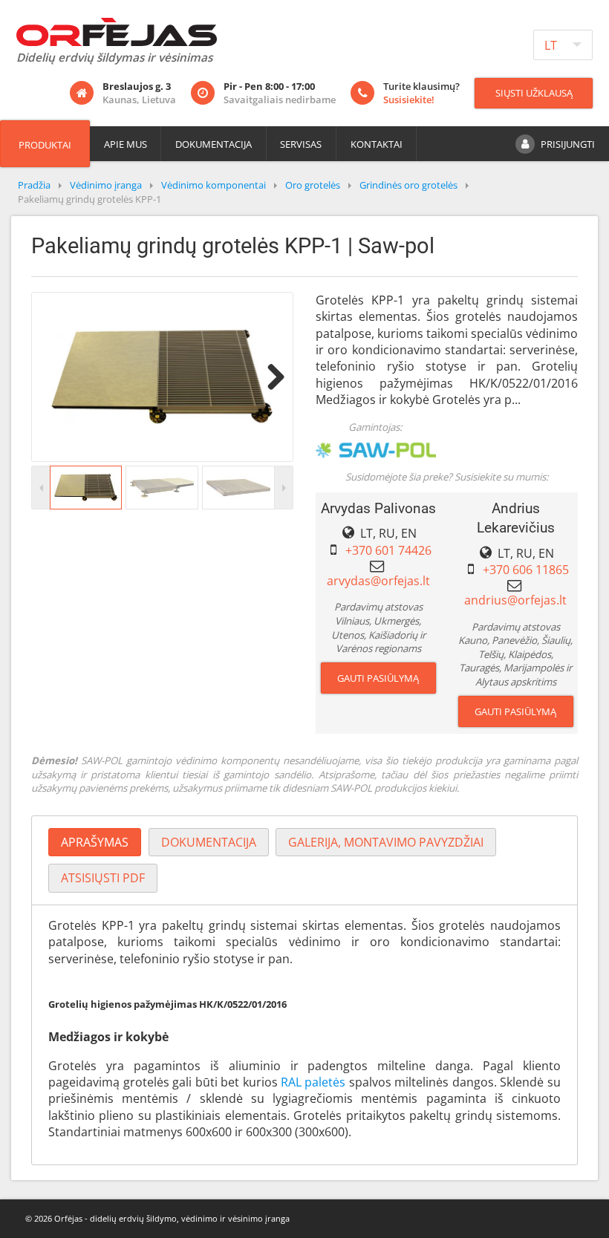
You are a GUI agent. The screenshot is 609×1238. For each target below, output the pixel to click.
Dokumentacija (213, 144)
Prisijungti (568, 144)
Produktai (45, 145)
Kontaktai (377, 144)
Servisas (301, 144)
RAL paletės (313, 1082)
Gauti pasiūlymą (378, 678)
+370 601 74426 (388, 550)
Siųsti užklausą (534, 93)
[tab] (94, 842)
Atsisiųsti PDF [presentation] (103, 878)
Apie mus (125, 144)
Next (270, 376)
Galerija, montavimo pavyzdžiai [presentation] (385, 842)
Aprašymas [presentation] (94, 842)
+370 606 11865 (526, 569)
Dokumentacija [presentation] (208, 842)
